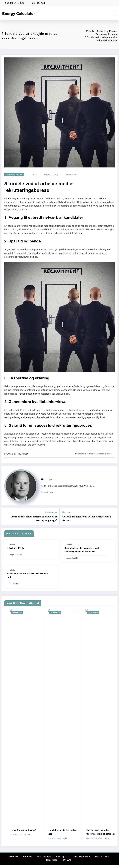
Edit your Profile (82, 486)
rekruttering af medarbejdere (18, 198)
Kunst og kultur (102, 856)
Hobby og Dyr (62, 856)
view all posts (47, 492)
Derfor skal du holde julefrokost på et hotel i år (45, 832)
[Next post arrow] (114, 517)
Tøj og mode (51, 859)
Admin (33, 175)
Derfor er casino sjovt (80, 830)
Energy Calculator (18, 13)
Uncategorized (37, 612)
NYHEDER (13, 856)
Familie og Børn (43, 856)
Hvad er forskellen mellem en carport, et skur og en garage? (34, 518)
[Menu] (107, 13)
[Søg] (115, 13)
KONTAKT (66, 859)
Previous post (51, 512)
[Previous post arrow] (5, 517)
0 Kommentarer (71, 175)
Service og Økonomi (14, 175)
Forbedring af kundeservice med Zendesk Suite (27, 575)
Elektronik (27, 856)
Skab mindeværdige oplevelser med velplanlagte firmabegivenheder (81, 550)
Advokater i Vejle (15, 548)
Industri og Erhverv (81, 856)
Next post (66, 512)
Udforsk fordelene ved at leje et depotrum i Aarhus (86, 518)
